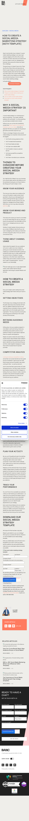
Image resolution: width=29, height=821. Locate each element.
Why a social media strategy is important (14, 91)
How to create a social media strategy (13, 96)
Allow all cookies (14, 427)
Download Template (14, 83)
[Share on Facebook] (13, 626)
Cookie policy (11, 768)
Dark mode (5, 758)
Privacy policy (5, 768)
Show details (21, 423)
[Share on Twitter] (9, 626)
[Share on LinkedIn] (6, 626)
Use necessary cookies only (14, 436)
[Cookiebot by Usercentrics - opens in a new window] (21, 383)
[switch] (25, 409)
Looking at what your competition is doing (13, 357)
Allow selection (14, 432)
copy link (18, 625)
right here (5, 206)
